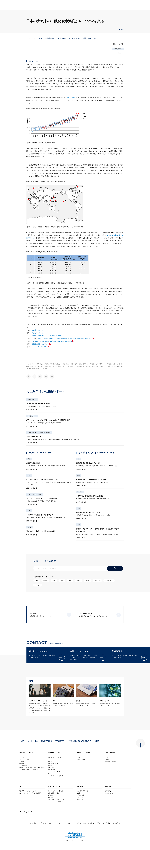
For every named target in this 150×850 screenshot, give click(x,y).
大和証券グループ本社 (103, 823)
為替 (70, 580)
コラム (29, 527)
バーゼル (37, 585)
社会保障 (79, 492)
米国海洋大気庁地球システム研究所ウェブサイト (47, 335)
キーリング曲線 (70, 97)
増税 (62, 580)
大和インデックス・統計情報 (84, 823)
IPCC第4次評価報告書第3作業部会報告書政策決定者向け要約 (52, 341)
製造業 (45, 580)
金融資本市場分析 (50, 38)
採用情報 (108, 786)
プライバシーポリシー (46, 823)
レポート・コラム (38, 38)
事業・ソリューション (27, 752)
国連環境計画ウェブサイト (40, 344)
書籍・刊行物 (110, 752)
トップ (28, 38)
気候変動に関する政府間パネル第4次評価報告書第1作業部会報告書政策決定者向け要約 (65, 338)
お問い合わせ (34, 823)
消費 (36, 580)
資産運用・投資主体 (45, 432)
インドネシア (109, 580)
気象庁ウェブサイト (38, 330)
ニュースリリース (25, 812)
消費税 (78, 580)
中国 (78, 475)
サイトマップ (70, 823)
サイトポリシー (59, 823)
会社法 (87, 580)
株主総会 (97, 580)
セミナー (22, 786)
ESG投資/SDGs (62, 38)
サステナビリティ (54, 786)
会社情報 (80, 786)
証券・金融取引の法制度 (34, 494)
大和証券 (115, 823)
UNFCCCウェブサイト (39, 346)
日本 (29, 459)
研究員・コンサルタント (85, 752)
